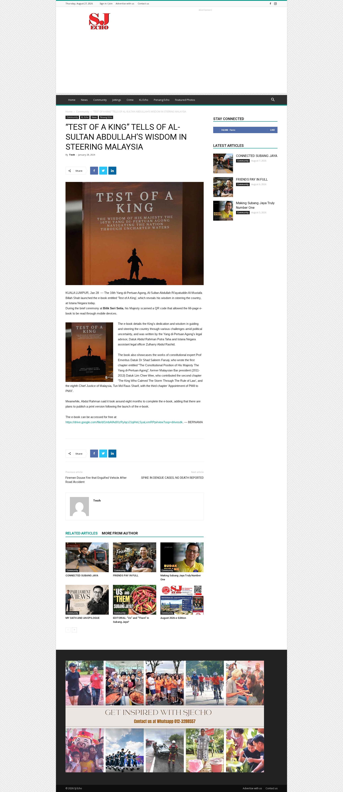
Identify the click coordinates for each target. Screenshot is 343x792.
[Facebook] (270, 3)
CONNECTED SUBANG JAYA (82, 575)
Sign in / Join (106, 3)
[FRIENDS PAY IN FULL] (134, 557)
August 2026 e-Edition (173, 617)
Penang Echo (162, 100)
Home (71, 100)
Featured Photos (185, 100)
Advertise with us (125, 3)
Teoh (72, 154)
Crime (130, 100)
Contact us (143, 3)
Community (100, 100)
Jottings (116, 100)
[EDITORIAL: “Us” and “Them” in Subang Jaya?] (134, 600)
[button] (272, 100)
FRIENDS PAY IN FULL (125, 575)
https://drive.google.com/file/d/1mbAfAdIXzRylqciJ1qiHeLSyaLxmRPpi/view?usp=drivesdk (124, 422)
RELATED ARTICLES (82, 533)
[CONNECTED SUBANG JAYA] (87, 557)
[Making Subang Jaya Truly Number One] (182, 557)
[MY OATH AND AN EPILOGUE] (87, 600)
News (84, 100)
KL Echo (143, 100)
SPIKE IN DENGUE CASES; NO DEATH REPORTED (172, 478)
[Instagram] (275, 3)
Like (272, 129)
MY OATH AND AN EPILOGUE (82, 617)
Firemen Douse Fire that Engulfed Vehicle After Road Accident (96, 480)
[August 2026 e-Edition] (182, 600)
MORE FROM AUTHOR (120, 533)
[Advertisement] (171, 65)
